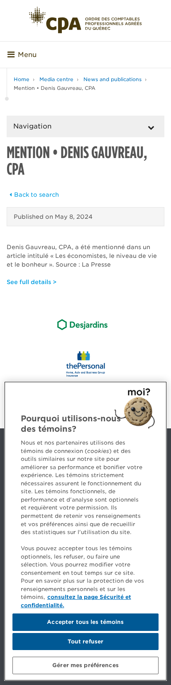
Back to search (36, 194)
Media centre (56, 79)
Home (21, 79)
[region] (85, 531)
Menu (27, 55)
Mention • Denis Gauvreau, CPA (54, 88)
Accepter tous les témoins (85, 622)
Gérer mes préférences (85, 665)
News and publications (112, 79)
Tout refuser (86, 641)
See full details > (31, 282)
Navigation (32, 126)
